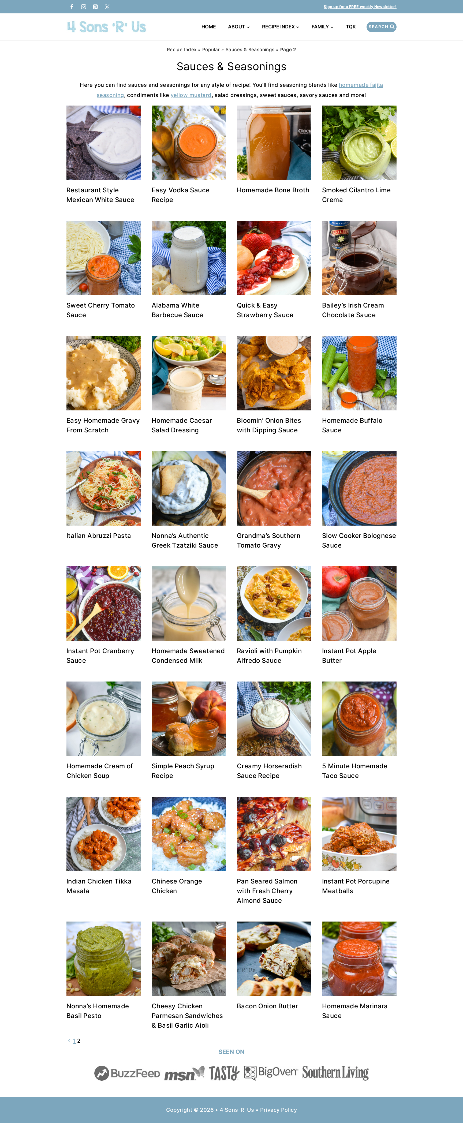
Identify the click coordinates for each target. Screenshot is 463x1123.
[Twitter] (107, 6)
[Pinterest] (95, 6)
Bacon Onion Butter (267, 1006)
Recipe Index (182, 49)
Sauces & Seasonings (250, 49)
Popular (211, 49)
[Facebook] (71, 6)
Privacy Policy (278, 1110)
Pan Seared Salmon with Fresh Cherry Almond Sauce (267, 890)
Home (208, 26)
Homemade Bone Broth (273, 190)
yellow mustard (191, 95)
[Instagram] (83, 6)
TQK (352, 26)
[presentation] (103, 143)
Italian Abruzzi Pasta (98, 536)
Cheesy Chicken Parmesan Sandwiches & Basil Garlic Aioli (187, 1015)
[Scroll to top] (449, 1101)
